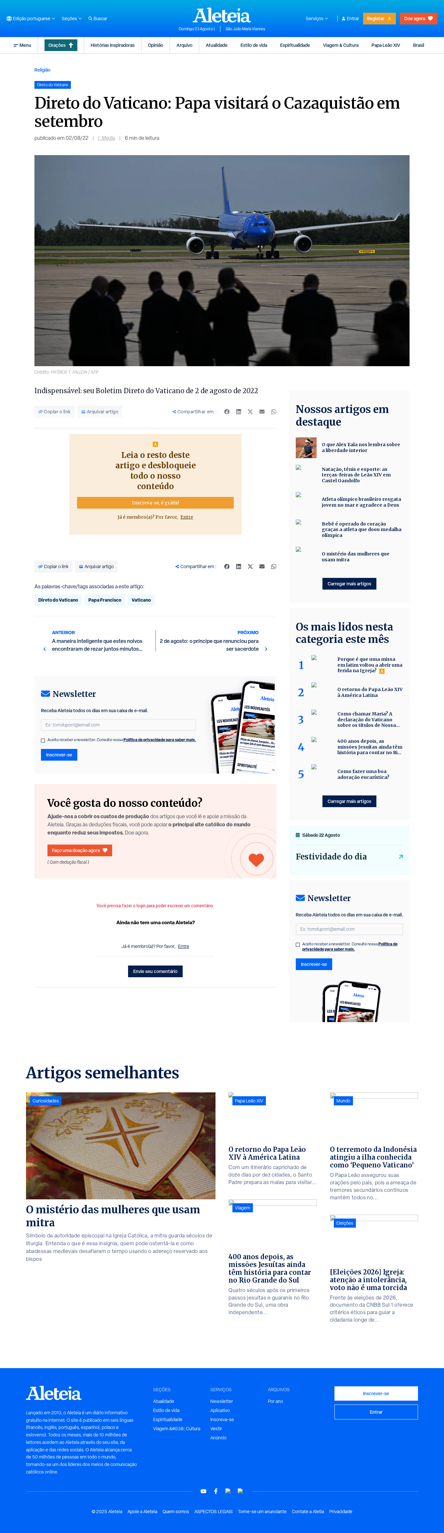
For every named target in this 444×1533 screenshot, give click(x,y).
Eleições (344, 1223)
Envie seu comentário (155, 971)
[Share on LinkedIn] (238, 566)
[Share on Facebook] (226, 566)
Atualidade (217, 45)
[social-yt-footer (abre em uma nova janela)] (203, 1491)
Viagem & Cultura (341, 45)
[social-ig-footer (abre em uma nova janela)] (240, 1491)
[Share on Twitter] (250, 566)
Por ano (275, 1401)
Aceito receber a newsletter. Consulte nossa (121, 739)
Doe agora (414, 18)
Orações (57, 45)
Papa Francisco (104, 600)
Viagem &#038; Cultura (176, 1429)
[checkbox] (43, 740)
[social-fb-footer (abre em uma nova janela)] (216, 1491)
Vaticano (141, 600)
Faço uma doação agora (76, 850)
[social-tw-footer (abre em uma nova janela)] (228, 1491)
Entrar (353, 18)
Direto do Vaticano (58, 600)
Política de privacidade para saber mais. (160, 739)
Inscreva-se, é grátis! (155, 503)
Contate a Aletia (308, 1511)
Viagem (242, 1208)
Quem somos (176, 1511)
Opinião (155, 45)
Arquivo (184, 45)
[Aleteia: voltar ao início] (222, 15)
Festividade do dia (331, 857)
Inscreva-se (222, 1419)
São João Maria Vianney (245, 29)
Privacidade (340, 1511)
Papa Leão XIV (386, 45)
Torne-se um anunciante (262, 1511)
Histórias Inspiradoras (113, 45)
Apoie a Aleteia (142, 1511)
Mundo (343, 1101)
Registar (375, 18)
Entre (186, 517)
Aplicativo (220, 1410)
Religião (42, 70)
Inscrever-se (59, 755)
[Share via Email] (262, 566)
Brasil (418, 45)
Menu (25, 45)
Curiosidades (46, 1101)
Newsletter (221, 1401)
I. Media (106, 138)
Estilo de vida (254, 45)
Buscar (100, 18)
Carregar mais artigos (349, 583)
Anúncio (218, 1438)
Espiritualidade (295, 45)
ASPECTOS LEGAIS (213, 1511)
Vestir (216, 1429)
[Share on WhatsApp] (273, 566)
